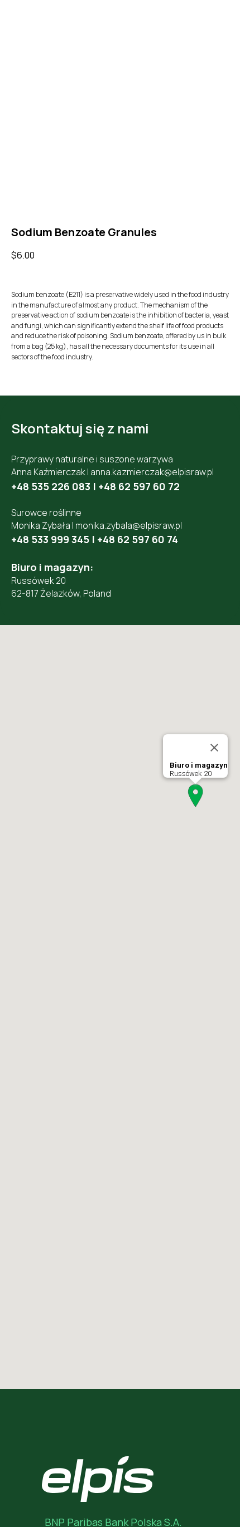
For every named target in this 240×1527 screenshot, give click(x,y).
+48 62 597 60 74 (137, 539)
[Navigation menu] (221, 27)
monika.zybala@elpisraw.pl (128, 525)
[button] (195, 795)
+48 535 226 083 (50, 486)
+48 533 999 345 (50, 539)
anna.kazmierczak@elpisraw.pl (152, 472)
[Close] (214, 747)
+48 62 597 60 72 (139, 486)
